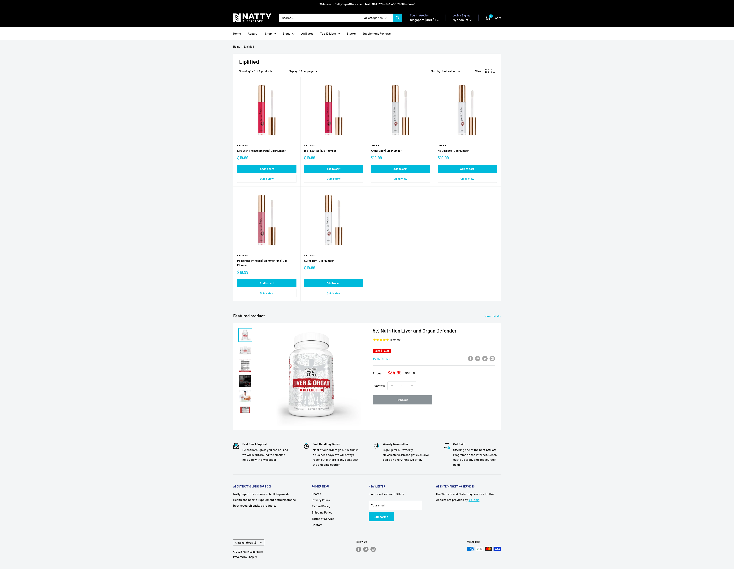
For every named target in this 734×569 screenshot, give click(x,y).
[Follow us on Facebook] (358, 549)
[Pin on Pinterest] (477, 358)
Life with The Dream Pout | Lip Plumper (261, 150)
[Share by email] (492, 358)
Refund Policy (321, 506)
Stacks (351, 33)
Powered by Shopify (245, 556)
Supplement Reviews (376, 33)
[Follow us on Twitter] (366, 549)
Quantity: (379, 385)
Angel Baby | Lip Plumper (386, 150)
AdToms (473, 499)
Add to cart (267, 168)
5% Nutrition (381, 358)
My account (460, 20)
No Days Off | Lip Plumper (453, 150)
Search (316, 494)
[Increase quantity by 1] (412, 386)
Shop (268, 33)
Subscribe (381, 516)
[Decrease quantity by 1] (392, 386)
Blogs (286, 33)
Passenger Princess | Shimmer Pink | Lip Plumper (262, 263)
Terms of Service (323, 518)
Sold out (402, 400)
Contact (317, 525)
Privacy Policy (321, 500)
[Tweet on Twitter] (485, 358)
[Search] (397, 18)
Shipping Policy (322, 512)
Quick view (267, 178)
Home (237, 33)
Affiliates (307, 33)
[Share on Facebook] (470, 358)
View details (493, 316)
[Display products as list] (493, 71)
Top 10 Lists (328, 33)
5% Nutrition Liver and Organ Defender (415, 330)
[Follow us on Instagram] (373, 549)
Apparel (253, 33)
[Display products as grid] (487, 71)
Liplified (249, 46)
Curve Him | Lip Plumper (319, 260)
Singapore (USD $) (245, 542)
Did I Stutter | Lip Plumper (320, 150)
